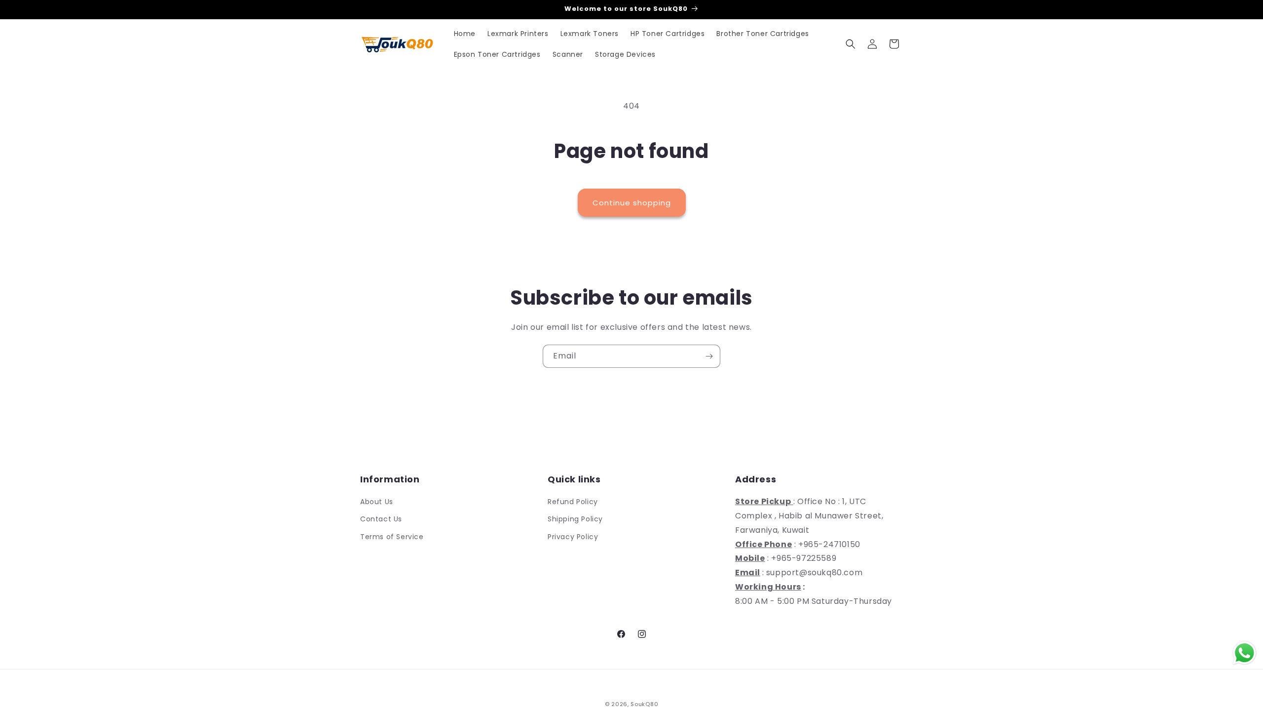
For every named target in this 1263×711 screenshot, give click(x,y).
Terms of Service (392, 537)
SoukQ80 (644, 704)
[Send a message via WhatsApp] (1244, 653)
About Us (376, 502)
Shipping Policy (575, 519)
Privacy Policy (573, 537)
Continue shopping (632, 203)
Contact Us (381, 519)
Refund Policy (573, 502)
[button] (850, 44)
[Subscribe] (709, 356)
